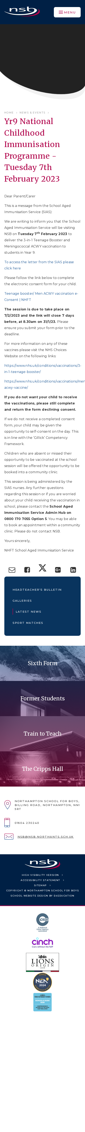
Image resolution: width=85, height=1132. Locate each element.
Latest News (28, 611)
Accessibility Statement (40, 880)
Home (9, 112)
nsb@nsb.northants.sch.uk (46, 836)
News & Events (32, 112)
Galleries (22, 600)
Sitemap (40, 885)
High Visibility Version (40, 875)
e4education (64, 895)
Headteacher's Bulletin (37, 589)
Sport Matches (28, 622)
